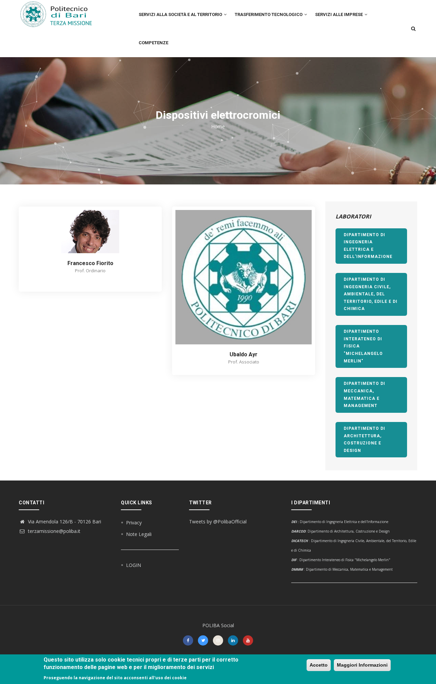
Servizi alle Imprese (339, 14)
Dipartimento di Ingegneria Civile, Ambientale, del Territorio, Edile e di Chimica (371, 294)
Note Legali (139, 534)
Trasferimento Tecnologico (269, 14)
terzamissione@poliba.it (53, 531)
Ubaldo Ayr (244, 354)
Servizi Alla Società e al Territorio (181, 14)
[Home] (60, 14)
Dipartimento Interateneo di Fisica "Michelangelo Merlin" (363, 346)
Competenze (153, 42)
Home (218, 126)
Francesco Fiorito (90, 263)
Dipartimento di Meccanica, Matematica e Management (364, 394)
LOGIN (133, 565)
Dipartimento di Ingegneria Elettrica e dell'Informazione (368, 245)
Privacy (134, 522)
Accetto (319, 665)
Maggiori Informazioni (362, 665)
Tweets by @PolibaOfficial (218, 521)
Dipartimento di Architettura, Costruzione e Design (364, 439)
